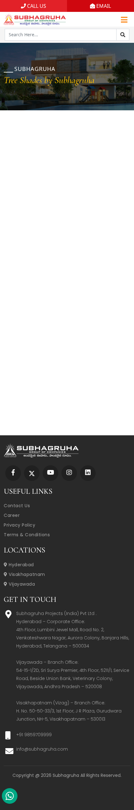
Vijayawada (21, 584)
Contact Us (17, 505)
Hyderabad (20, 565)
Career (12, 515)
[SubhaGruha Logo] (34, 18)
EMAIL (103, 5)
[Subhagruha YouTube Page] (50, 473)
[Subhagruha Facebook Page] (13, 473)
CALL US (36, 5)
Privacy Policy (19, 525)
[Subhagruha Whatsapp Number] (9, 797)
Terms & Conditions (27, 535)
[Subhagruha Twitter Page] (32, 473)
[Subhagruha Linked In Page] (88, 473)
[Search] (122, 35)
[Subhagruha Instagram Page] (69, 473)
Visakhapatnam (26, 574)
